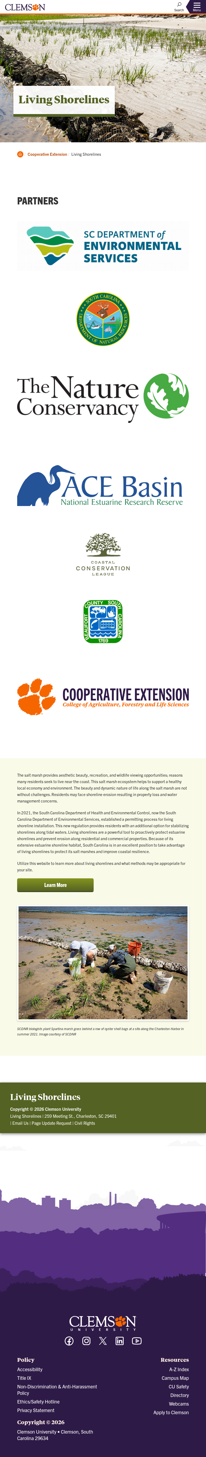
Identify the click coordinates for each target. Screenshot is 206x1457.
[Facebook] (69, 1343)
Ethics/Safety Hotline (38, 1401)
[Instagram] (86, 1343)
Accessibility (29, 1369)
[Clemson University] (25, 9)
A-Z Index (179, 1369)
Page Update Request (51, 1123)
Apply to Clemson (171, 1412)
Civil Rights (85, 1123)
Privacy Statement (35, 1410)
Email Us (20, 1123)
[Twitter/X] (103, 1344)
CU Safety (179, 1386)
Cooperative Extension (47, 154)
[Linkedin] (120, 1343)
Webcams (179, 1404)
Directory (179, 1395)
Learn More (60, 886)
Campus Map (175, 1378)
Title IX (24, 1378)
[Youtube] (137, 1343)
